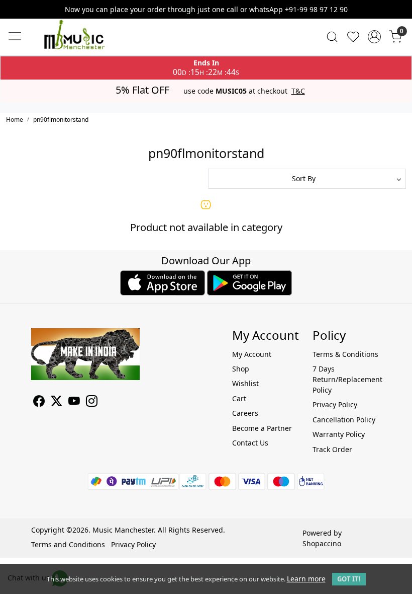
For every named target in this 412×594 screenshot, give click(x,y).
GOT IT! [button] (349, 578)
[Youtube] (74, 403)
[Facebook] (39, 403)
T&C (298, 91)
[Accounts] (374, 36)
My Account (251, 354)
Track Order (332, 449)
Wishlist (245, 383)
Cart (239, 398)
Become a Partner (262, 428)
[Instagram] (91, 403)
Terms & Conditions (345, 354)
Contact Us (250, 443)
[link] (332, 36)
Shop (240, 369)
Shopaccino (321, 543)
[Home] (89, 44)
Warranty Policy (339, 434)
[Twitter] (56, 403)
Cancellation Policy (344, 419)
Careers (245, 413)
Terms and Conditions (68, 544)
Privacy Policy (335, 404)
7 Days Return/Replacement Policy (347, 379)
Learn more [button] (306, 578)
